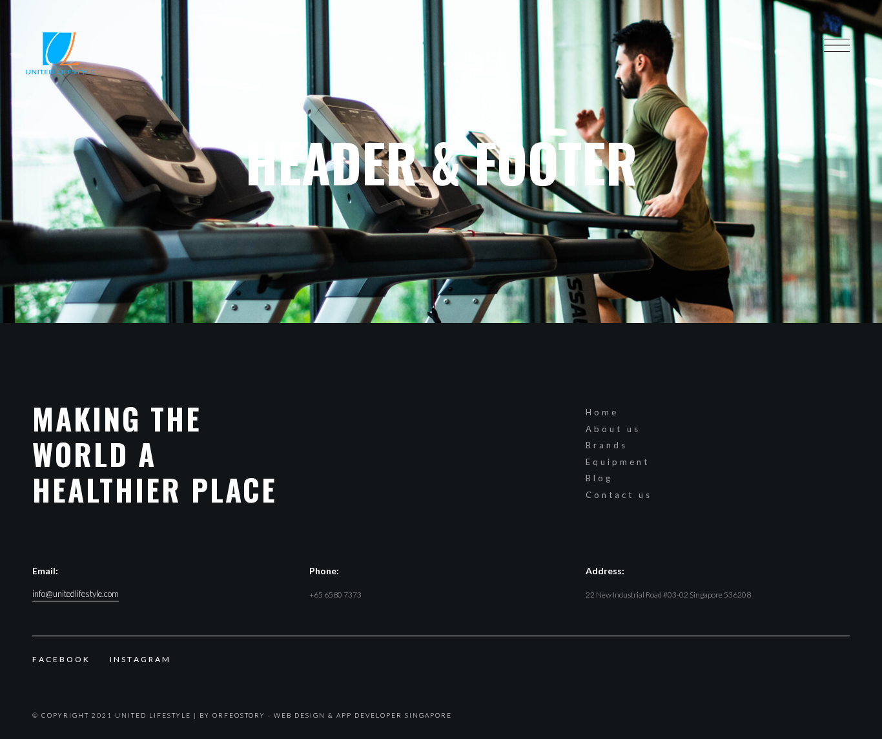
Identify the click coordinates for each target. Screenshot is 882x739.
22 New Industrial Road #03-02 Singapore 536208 (668, 594)
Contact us (619, 495)
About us (613, 429)
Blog (599, 478)
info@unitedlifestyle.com (75, 594)
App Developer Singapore (394, 715)
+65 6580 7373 (335, 594)
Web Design (299, 715)
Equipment (618, 462)
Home (602, 412)
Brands (607, 445)
